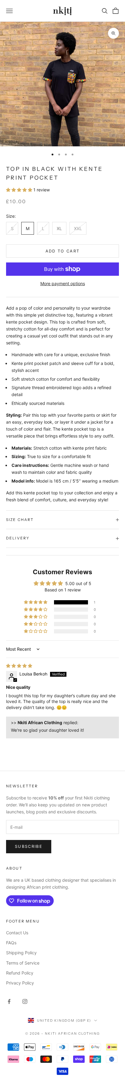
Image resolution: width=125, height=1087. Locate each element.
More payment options (62, 283)
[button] (19, 189)
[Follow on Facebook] (9, 1001)
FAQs (11, 942)
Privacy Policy (20, 982)
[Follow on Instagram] (25, 1001)
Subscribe (28, 846)
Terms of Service (22, 962)
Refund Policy (19, 972)
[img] (19, 665)
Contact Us (17, 932)
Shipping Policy (21, 952)
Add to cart (63, 251)
